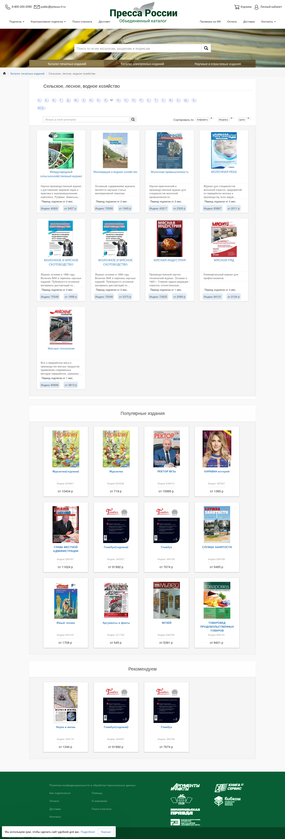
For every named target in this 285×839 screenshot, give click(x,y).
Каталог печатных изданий (67, 64)
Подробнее (88, 832)
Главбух (166, 547)
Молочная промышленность (170, 172)
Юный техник (66, 623)
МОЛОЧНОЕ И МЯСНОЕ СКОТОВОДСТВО (61, 262)
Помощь (97, 793)
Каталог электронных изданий (142, 64)
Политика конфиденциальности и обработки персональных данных (92, 785)
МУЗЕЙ (166, 623)
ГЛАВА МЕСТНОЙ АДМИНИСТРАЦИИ (65, 549)
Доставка (249, 21)
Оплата (232, 21)
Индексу (223, 119)
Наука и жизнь (66, 727)
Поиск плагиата (82, 21)
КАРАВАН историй (217, 471)
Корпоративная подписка (47, 21)
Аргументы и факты (116, 623)
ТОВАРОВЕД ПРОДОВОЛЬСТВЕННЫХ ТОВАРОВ (217, 626)
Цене (242, 119)
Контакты (267, 21)
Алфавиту (202, 119)
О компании (99, 801)
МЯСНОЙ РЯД (224, 260)
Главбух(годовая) (116, 547)
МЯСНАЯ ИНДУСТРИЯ (170, 260)
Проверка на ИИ (210, 21)
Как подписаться (60, 793)
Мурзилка (116, 471)
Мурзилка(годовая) (66, 471)
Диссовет (104, 21)
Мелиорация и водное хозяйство (115, 172)
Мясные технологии (61, 348)
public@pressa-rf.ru (53, 6)
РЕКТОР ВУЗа (166, 471)
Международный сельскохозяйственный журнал (61, 174)
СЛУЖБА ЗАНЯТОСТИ (217, 547)
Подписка (15, 21)
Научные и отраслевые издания (218, 64)
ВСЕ (41, 108)
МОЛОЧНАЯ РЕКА (224, 172)
